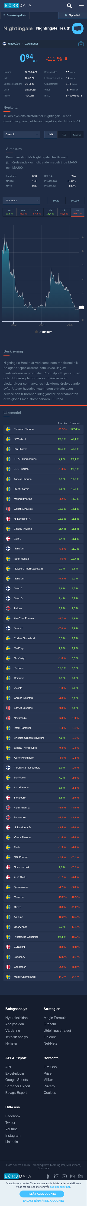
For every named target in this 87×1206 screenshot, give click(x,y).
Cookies (50, 1092)
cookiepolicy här (60, 1186)
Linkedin (11, 1142)
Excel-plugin (14, 1073)
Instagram (13, 1135)
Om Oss (50, 1067)
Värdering (12, 1030)
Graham (50, 1024)
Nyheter (11, 1043)
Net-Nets (50, 1043)
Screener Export (17, 1086)
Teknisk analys (16, 1037)
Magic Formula (55, 1018)
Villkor (48, 1080)
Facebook (12, 1116)
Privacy (49, 1086)
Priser (48, 1073)
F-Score (50, 1037)
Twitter (10, 1123)
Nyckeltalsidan (16, 1018)
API (8, 1067)
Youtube (11, 1129)
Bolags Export (16, 1092)
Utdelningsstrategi (57, 1030)
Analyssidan (14, 1024)
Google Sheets (16, 1080)
